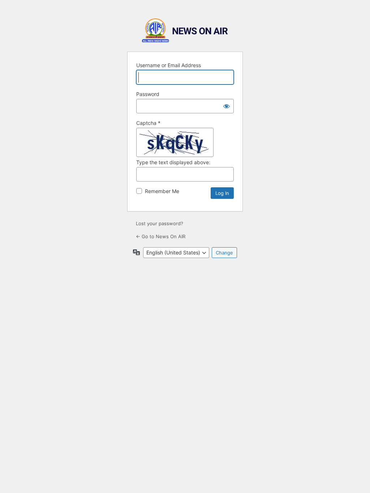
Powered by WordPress (185, 30)
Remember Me (162, 191)
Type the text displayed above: (173, 162)
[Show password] (226, 106)
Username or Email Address (168, 65)
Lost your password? (159, 223)
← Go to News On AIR (160, 236)
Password (147, 94)
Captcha (148, 123)
